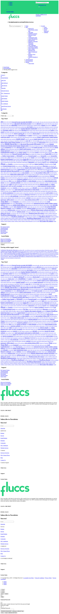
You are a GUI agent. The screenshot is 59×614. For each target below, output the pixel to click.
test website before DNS (32, 199)
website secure (21, 211)
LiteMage (41, 164)
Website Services (29, 22)
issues (7, 164)
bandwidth (34, 128)
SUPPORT (38, 15)
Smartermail (33, 194)
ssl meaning (40, 196)
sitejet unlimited (7, 194)
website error (11, 210)
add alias (54, 122)
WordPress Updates (10, 221)
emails (12, 152)
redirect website (6, 184)
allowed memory (48, 125)
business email (47, 130)
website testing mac (52, 211)
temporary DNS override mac (20, 199)
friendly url (6, 157)
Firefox (11, 154)
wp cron (34, 221)
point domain (32, 181)
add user (56, 123)
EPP (27, 152)
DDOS (50, 140)
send (16, 189)
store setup (53, 196)
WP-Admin (49, 221)
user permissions (19, 206)
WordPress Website (18, 221)
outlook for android (8, 177)
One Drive (5, 174)
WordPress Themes (45, 219)
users (25, 206)
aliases (43, 125)
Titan (50, 199)
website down (52, 208)
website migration (49, 210)
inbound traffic (47, 160)
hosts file (26, 159)
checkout (51, 133)
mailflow (14, 167)
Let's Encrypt (16, 164)
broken (34, 130)
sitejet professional (37, 192)
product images (42, 182)
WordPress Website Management (27, 221)
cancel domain (7, 132)
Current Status (10, 11)
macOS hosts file (40, 166)
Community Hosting (33, 46)
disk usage (52, 142)
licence (33, 164)
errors (37, 152)
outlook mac (26, 177)
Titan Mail (30, 32)
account (23, 122)
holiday (46, 157)
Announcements (29, 59)
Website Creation (44, 208)
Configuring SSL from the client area (27, 250)
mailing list (18, 167)
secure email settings (40, 187)
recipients (55, 182)
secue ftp (30, 187)
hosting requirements (7, 159)
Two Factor (19, 203)
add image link (33, 123)
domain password (32, 145)
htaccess (46, 159)
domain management (14, 145)
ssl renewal (44, 196)
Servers (19, 22)
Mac (27, 166)
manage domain (36, 167)
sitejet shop (49, 193)
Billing (13, 130)
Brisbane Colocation (33, 41)
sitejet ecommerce (8, 193)
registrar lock (30, 184)
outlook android (32, 176)
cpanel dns (13, 139)
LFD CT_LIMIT (29, 164)
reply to (11, 186)
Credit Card (21, 140)
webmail (8, 208)
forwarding (54, 156)
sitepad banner (15, 194)
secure (35, 188)
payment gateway (54, 179)
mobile (27, 171)
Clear (57, 133)
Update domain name (8, 205)
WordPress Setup (20, 219)
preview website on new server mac (27, 182)
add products (50, 123)
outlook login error (20, 177)
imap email (37, 160)
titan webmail (10, 201)
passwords (48, 179)
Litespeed (46, 164)
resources (3, 188)
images (22, 160)
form (15, 156)
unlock (32, 203)
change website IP (19, 133)
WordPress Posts (6, 219)
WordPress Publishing (13, 219)
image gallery (13, 160)
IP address (48, 162)
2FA (2, 122)
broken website (42, 130)
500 (10, 122)
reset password (42, 186)
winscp (42, 213)
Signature (36, 191)
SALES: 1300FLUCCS (41, 14)
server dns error (51, 189)
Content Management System (27, 137)
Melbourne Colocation (30, 43)
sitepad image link (21, 194)
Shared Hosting (26, 191)
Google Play (39, 157)
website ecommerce (4, 210)
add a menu (42, 122)
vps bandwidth (41, 206)
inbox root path (52, 160)
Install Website (19, 162)
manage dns (28, 167)
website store (38, 211)
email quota (27, 150)
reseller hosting (27, 186)
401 (6, 122)
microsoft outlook (6, 171)
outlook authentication (46, 176)
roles (18, 187)
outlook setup (7, 179)
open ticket (41, 174)
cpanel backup (53, 137)
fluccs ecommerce (38, 154)
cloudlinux (22, 135)
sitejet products (31, 192)
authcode (42, 127)
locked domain (7, 166)
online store (20, 174)
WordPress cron (8, 216)
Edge (12, 147)
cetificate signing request (43, 132)
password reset (43, 179)
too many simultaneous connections (25, 201)
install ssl (14, 162)
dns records (30, 144)
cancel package (17, 132)
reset (36, 186)
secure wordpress (8, 189)
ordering (54, 174)
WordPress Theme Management (36, 219)
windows (26, 213)
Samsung (23, 187)
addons (7, 125)
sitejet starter (55, 192)
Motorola (42, 171)
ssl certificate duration (22, 196)
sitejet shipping (43, 192)
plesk (16, 181)
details (38, 142)
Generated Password (5, 608)
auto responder (3, 128)
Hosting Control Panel (54, 157)
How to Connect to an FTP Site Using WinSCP (29, 250)
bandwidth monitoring (41, 128)
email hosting (53, 149)
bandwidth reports (48, 128)
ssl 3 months (56, 194)
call (54, 130)
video (31, 206)
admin (10, 125)
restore (11, 187)
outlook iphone (14, 177)
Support (27, 62)
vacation (28, 206)
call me (57, 130)
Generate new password (6, 611)
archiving (34, 127)
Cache (52, 130)
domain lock (4, 145)
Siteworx (27, 194)
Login (45, 27)
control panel (34, 137)
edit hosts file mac (28, 147)
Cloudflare (16, 135)
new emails (25, 172)
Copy (22, 611)
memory (36, 169)
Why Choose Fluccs (5, 455)
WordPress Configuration (36, 215)
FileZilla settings (6, 154)
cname (30, 135)
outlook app (40, 176)
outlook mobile (31, 177)
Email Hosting (4, 438)
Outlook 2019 (20, 176)
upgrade (55, 205)
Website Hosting (23, 210)
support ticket (38, 197)
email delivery (33, 149)
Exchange (46, 152)
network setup (19, 172)
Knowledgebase (29, 61)
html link (51, 159)
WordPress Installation (54, 216)
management (21, 169)
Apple (31, 127)
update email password (29, 205)
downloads (2, 147)
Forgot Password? (46, 30)
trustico (11, 203)
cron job (27, 140)
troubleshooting (5, 203)
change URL (11, 133)
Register (46, 28)
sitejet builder (43, 191)
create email (5, 140)
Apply (2, 596)
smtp (36, 194)
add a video (46, 122)
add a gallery (37, 122)
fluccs (27, 154)
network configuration (13, 172)
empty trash (22, 152)
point (27, 181)
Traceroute (33, 201)
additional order (3, 125)
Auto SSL (7, 128)
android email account (4, 127)
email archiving (11, 149)
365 (4, 122)
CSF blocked (34, 140)
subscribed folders (18, 197)
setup (14, 191)
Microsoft (40, 169)
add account (50, 122)
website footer (17, 210)
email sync (46, 150)
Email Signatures (37, 150)
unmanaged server (39, 203)
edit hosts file (21, 147)
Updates (51, 205)
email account (38, 147)
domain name (25, 145)
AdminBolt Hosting (29, 125)
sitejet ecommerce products (18, 192)
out (3, 176)
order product (45, 174)
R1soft (47, 182)
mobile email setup (33, 171)
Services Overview (5, 452)
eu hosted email (41, 152)
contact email (19, 137)
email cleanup (17, 149)
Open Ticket (31, 63)
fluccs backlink (31, 154)
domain (51, 144)
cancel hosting (12, 132)
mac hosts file (30, 166)
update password (36, 205)
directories (42, 142)
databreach (47, 140)
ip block (52, 162)
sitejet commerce (48, 191)
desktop (35, 142)
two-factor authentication (26, 203)
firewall (14, 154)
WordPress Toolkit (52, 219)
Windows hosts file (34, 213)
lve (24, 166)
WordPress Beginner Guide (27, 215)
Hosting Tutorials (16, 159)
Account (43, 26)
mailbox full (11, 167)
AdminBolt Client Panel (22, 125)
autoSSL (16, 128)
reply (6, 186)
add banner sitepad (6, 123)
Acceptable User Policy (28, 578)
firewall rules (21, 154)
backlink (19, 128)
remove (33, 184)
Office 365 (46, 172)
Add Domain (11, 123)
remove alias (37, 184)
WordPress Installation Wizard (6, 218)
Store (26, 27)
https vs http (8, 160)
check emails (42, 133)
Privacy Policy (48, 578)
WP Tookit (43, 221)
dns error (18, 144)
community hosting (47, 135)
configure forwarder (13, 137)
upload (2, 206)
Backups (28, 128)
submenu (13, 197)
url (8, 206)
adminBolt (14, 125)
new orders (31, 172)
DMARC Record (9, 144)
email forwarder (43, 149)
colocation (40, 135)
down (45, 145)
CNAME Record (35, 135)
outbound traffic (7, 176)
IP (45, 162)
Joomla (10, 164)
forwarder (43, 156)
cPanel (39, 137)
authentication (46, 127)
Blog (2, 457)
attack (40, 127)
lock (54, 164)
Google (35, 157)
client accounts (5, 135)
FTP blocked (12, 157)
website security (28, 211)
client (1, 135)
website (18, 208)
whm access (14, 213)
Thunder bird (41, 199)
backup (23, 128)
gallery (26, 157)
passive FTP (35, 179)
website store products (45, 211)
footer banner (10, 156)
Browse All (31, 28)
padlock (25, 179)
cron (24, 140)
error (29, 152)
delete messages (23, 142)
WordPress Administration (8, 215)
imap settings (42, 160)
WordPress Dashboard (17, 216)
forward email (32, 156)
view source (35, 206)
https (53, 159)
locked (2, 166)
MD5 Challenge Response (29, 169)
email (32, 147)
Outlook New (44, 177)
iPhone (3, 164)
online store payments (28, 174)
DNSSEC (43, 144)
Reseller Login (33, 186)
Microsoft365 (15, 171)
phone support (6, 181)
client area (11, 135)
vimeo (38, 206)
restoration (8, 187)
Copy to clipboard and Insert (11, 612)
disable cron (48, 142)
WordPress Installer (14, 218)
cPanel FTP (27, 139)
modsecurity (38, 171)
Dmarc (3, 144)
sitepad (11, 194)
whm (11, 213)
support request (33, 197)
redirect (2, 184)
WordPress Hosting (32, 33)
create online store (11, 140)
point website (6, 182)
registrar (26, 184)
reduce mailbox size (15, 184)
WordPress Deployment (28, 216)
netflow (2, 172)
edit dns (15, 147)
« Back (2, 259)
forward (19, 156)
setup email (18, 191)
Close (2, 593)
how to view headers (40, 159)
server (41, 189)
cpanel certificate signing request (6, 139)
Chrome (55, 133)
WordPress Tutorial (4, 221)
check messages (47, 133)
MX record (50, 171)
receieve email (51, 182)
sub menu (5, 197)
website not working (7, 211)
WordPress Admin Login (52, 213)
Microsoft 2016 (45, 169)
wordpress (46, 213)
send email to (28, 189)
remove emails (44, 184)
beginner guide (7, 130)
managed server (5, 169)
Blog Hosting (30, 130)
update (47, 203)
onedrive (8, 174)
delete (2, 142)
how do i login (34, 159)
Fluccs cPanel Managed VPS (31, 50)
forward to (38, 156)
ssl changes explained (30, 196)
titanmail (15, 201)
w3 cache (47, 206)
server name (6, 191)
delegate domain (54, 140)
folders (4, 156)
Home (26, 26)
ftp (9, 157)
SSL (52, 194)
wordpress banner (19, 215)
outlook (11, 176)
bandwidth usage (54, 128)
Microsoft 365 (31, 40)
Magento (45, 166)
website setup (33, 211)
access (19, 122)
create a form (53, 139)
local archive (51, 164)
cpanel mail (31, 139)
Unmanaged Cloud (32, 37)
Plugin (24, 181)
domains (42, 145)
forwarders (48, 156)
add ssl (53, 123)
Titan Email (54, 199)
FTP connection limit (18, 157)
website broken (31, 208)
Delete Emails (16, 142)
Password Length (4, 605)
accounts (29, 122)
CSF (31, 140)
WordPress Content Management (47, 215)
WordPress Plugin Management (46, 218)
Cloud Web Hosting (32, 39)
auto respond (55, 127)
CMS (27, 135)
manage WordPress (51, 167)
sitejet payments (25, 192)
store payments (48, 196)
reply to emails (17, 186)
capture (28, 132)
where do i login (5, 213)
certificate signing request (34, 132)
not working (39, 172)
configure (55, 135)
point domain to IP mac (40, 181)
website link (28, 210)
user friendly (11, 206)
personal (2, 181)
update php (41, 205)
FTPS (23, 157)
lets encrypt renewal (22, 164)
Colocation (3, 443)
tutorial (14, 203)
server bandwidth (45, 189)
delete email (8, 142)
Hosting (10, 22)
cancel (2, 132)
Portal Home (6, 67)
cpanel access (45, 137)
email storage (42, 150)
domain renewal (38, 145)
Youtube (54, 221)
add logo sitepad (44, 123)
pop (10, 182)
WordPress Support (27, 219)
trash (48, 201)
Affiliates (46, 32)
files (56, 152)
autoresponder (12, 128)
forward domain (25, 156)
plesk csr (19, 181)
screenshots (27, 187)
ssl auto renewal (7, 196)
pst (45, 182)
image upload (18, 160)
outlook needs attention (38, 177)
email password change (14, 150)
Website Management (37, 210)
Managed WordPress (13, 169)
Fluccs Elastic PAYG (33, 48)
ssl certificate (14, 196)
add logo (39, 123)
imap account (28, 160)
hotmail (30, 159)
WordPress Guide (36, 216)
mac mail (34, 166)
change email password (51, 132)
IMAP (24, 160)
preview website (15, 182)
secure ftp (47, 188)
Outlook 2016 (15, 176)
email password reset (21, 150)
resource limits (51, 186)
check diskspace (29, 133)
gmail (32, 157)
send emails (35, 189)
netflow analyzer (6, 172)
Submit (6, 593)
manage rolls (44, 167)
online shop (13, 174)
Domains (15, 22)
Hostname (21, 159)
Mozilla (45, 171)
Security (13, 189)
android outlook (24, 127)
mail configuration (51, 166)
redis (10, 184)
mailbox (7, 167)
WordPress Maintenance (22, 218)
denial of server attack (30, 142)
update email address (19, 205)
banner (2, 130)
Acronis (33, 122)
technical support (44, 197)
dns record (23, 144)
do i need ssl (47, 144)
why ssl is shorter (22, 213)
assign (37, 127)
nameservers (56, 171)
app (28, 127)
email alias (7, 149)
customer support (42, 140)
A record (14, 122)
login (13, 166)
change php (7, 133)
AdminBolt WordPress (37, 125)
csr (38, 140)
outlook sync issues (13, 179)
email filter (38, 149)
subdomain (9, 197)
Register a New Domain (31, 55)
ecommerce (8, 147)
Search (2, 244)
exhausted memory (51, 152)
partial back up (30, 179)
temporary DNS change (7, 199)
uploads (5, 206)
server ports (10, 191)
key (13, 164)
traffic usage (42, 201)
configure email (5, 137)
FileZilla (2, 154)
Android (54, 125)
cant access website (23, 132)
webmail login (13, 208)
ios (43, 162)
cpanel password (38, 139)
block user (16, 130)
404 (9, 122)
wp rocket (37, 221)
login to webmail (18, 166)
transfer (45, 201)
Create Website (16, 140)
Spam (43, 194)
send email (21, 189)
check (26, 133)
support (28, 198)
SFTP (23, 191)
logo (22, 166)
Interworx (31, 162)
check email (36, 133)
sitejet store (2, 194)
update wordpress (46, 205)
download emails (52, 145)
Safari (20, 187)
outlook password (50, 177)
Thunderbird (46, 199)
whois (17, 213)
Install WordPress (25, 162)
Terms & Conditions (39, 578)
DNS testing (37, 144)
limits (36, 164)
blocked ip (25, 130)
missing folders (22, 171)
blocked (20, 130)
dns (16, 144)
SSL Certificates (32, 45)
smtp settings (40, 194)
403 (7, 122)
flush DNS (48, 154)
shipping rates (31, 191)
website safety (14, 211)
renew (50, 184)
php (10, 181)
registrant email (21, 184)
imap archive (33, 160)
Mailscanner (23, 167)
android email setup (11, 127)
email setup (32, 150)
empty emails (16, 152)
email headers (48, 149)
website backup (23, 208)
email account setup (46, 147)
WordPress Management (34, 218)
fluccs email (43, 154)
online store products (35, 174)
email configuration (25, 149)
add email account (25, 123)
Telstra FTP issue (50, 197)
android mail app (18, 127)
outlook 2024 (25, 176)
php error (13, 181)
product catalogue (36, 182)
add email (17, 123)
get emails (29, 157)
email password (5, 150)
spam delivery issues (48, 194)
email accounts (51, 147)
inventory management (38, 162)
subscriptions (23, 197)
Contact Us (3, 460)
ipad (56, 162)
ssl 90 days (2, 196)
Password (39, 179)
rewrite (15, 188)
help (43, 157)
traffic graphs (37, 201)
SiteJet (39, 191)
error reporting (32, 152)
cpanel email (20, 139)
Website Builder (38, 208)
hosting (48, 157)
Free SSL (2, 157)
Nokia (34, 172)
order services (50, 174)
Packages (20, 179)
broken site (37, 130)
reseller (23, 186)
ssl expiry (35, 196)
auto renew (51, 127)
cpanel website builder (47, 139)
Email (23, 22)
